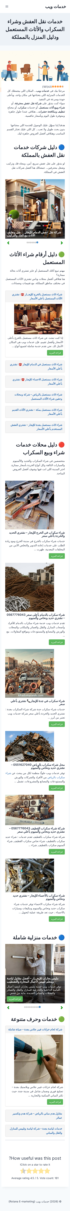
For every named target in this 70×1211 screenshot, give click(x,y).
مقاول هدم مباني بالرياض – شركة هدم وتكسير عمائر (37, 1115)
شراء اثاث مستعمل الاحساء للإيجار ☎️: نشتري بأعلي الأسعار (37, 381)
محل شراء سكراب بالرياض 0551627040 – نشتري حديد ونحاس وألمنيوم (38, 766)
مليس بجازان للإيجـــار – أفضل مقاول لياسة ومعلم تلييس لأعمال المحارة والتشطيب (33, 980)
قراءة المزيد (55, 352)
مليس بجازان (28, 986)
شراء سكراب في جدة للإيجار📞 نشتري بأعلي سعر (38, 702)
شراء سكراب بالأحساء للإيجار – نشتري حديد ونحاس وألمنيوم (39, 897)
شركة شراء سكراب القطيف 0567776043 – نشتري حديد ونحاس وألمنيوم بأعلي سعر (37, 830)
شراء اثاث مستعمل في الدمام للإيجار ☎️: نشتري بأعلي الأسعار (36, 366)
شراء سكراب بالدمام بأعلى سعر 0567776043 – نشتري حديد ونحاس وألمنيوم (36, 616)
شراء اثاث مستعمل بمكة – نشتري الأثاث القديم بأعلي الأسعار (37, 412)
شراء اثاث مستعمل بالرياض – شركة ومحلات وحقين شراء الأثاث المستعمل (38, 396)
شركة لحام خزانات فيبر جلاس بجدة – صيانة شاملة (35, 1029)
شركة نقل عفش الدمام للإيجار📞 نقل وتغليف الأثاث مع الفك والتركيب (34, 234)
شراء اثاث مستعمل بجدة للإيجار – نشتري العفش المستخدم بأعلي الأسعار (36, 427)
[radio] (47, 1171)
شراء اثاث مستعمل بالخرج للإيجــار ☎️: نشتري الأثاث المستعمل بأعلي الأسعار (37, 296)
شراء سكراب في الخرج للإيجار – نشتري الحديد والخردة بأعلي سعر (37, 534)
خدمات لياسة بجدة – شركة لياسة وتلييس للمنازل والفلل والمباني (36, 1130)
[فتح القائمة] (7, 6)
